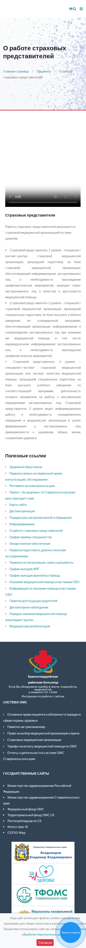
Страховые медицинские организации (34, 740)
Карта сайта (18, 504)
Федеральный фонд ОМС (26, 809)
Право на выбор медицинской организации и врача (43, 733)
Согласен (45, 942)
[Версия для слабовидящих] (69, 9)
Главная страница (16, 71)
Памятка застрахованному (26, 727)
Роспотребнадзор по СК (25, 821)
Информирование (22, 524)
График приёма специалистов (30, 537)
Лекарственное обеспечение (29, 543)
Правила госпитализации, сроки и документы (41, 562)
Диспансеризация (22, 511)
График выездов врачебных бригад (34, 575)
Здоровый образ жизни (25, 467)
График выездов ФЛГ (24, 569)
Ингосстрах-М (18, 827)
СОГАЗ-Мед (16, 832)
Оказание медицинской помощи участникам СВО (44, 582)
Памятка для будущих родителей (33, 601)
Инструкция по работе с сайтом (43, 696)
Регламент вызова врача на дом (32, 486)
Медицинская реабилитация (29, 626)
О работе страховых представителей (36, 530)
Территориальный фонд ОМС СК (31, 815)
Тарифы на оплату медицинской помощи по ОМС (42, 746)
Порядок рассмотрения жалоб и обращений (40, 517)
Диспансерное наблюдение (28, 607)
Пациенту (44, 71)
